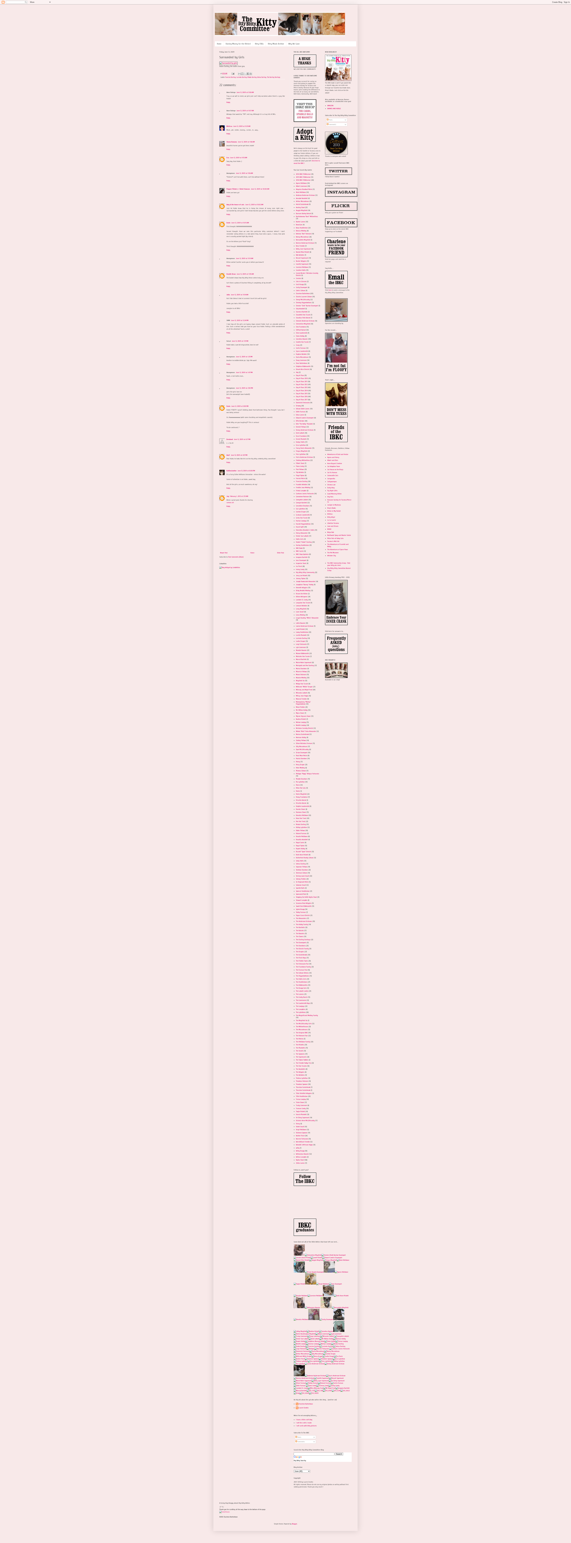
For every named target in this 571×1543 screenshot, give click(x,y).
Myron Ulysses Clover (303, 716)
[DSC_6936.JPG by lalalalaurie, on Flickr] (300, 1331)
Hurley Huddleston (302, 545)
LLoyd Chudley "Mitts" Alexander (307, 618)
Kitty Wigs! (331, 517)
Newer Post (224, 553)
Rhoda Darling (252, 77)
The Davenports (301, 942)
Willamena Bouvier (302, 1154)
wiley (297, 1148)
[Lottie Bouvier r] (328, 1296)
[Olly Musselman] (316, 1354)
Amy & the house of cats (235, 205)
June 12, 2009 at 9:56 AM (244, 173)
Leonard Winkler (301, 606)
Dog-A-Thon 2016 (302, 396)
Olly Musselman (301, 746)
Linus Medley (300, 615)
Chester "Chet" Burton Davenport (307, 306)
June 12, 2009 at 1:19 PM (240, 341)
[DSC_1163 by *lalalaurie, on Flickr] (319, 1391)
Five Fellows (300, 469)
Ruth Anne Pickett (302, 855)
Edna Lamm (300, 415)
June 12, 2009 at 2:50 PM (244, 388)
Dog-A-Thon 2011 (301, 381)
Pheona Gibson (301, 771)
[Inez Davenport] (335, 1284)
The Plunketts (300, 1048)
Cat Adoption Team (333, 466)
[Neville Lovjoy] (300, 1344)
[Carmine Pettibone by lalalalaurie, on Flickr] (315, 1296)
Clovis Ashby (300, 336)
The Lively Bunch (302, 997)
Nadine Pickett (301, 719)
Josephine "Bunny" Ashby (304, 585)
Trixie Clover (300, 1102)
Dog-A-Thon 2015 (302, 393)
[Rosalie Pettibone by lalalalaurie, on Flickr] (301, 1296)
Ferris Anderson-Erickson (304, 457)
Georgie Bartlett (301, 503)
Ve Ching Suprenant (302, 1117)
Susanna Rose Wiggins (304, 903)
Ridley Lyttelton (301, 827)
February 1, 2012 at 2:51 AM (239, 496)
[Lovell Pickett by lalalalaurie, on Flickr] (316, 1258)
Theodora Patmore (302, 1081)
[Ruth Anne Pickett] (341, 1296)
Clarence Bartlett (302, 312)
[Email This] (239, 73)
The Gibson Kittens (302, 973)
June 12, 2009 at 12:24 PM (239, 320)
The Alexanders (301, 918)
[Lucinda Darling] (326, 1346)
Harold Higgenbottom (303, 524)
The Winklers (300, 1075)
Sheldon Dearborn (302, 870)
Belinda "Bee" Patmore (303, 234)
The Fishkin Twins (302, 961)
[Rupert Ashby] (299, 1341)
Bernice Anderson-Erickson (305, 243)
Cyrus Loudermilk (302, 351)
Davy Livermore (301, 360)
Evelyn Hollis (300, 442)
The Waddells (300, 1069)
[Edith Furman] (299, 1386)
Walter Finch (300, 1136)
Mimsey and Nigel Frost (304, 690)
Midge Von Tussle (302, 684)
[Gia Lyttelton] (313, 1361)
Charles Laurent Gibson (304, 297)
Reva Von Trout (301, 818)
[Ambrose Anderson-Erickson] (315, 1376)
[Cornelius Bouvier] (326, 1331)
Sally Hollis (300, 861)
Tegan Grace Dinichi (303, 915)
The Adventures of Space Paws (337, 549)
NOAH (329, 529)
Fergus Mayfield (301, 451)
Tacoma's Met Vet (333, 541)
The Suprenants (301, 1057)
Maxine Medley (301, 678)
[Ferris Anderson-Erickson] (335, 1376)
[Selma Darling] (339, 1346)
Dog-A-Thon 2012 (302, 384)
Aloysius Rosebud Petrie (304, 189)
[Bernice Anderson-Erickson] (304, 1378)
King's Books (331, 508)
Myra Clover (300, 713)
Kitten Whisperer (301, 597)
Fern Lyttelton (301, 454)
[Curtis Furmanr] (337, 1383)
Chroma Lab (331, 485)
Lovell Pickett (300, 629)
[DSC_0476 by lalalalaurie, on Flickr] (314, 1272)
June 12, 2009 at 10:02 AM (254, 205)
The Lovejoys (300, 1006)
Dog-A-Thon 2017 (302, 400)
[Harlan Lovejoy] (312, 1344)
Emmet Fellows (301, 427)
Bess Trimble (300, 246)
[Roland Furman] (324, 1383)
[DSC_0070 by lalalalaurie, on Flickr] (301, 1319)
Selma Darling (261, 77)
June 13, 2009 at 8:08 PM (246, 471)
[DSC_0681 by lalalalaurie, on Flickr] (332, 1258)
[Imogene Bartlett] (343, 1388)
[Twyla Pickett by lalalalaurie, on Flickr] (299, 1284)
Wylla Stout (300, 1160)
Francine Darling (230, 77)
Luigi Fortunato (301, 644)
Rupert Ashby (300, 849)
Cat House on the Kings (335, 469)
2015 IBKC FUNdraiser (303, 177)
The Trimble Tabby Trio (303, 1063)
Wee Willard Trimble (303, 1142)
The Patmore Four (302, 1036)
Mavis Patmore (301, 674)
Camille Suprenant (302, 264)
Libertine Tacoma (333, 523)
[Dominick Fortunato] (302, 1351)
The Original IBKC (302, 1033)
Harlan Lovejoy (301, 521)
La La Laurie (331, 520)
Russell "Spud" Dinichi (303, 852)
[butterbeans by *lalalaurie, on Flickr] (224, 1512)
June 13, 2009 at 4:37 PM (239, 455)
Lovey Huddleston (302, 632)
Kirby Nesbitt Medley (303, 590)
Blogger (294, 1524)
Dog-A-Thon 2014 (302, 391)
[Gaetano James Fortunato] (339, 1349)
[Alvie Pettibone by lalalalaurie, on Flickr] (343, 1260)
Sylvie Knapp (300, 909)
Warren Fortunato (302, 1139)
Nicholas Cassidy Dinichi (304, 728)
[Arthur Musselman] (301, 1354)
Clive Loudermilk (301, 333)
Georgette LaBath (302, 500)
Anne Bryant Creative (334, 463)
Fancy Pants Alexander (304, 448)
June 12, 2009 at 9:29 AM (241, 126)
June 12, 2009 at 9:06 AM (245, 92)
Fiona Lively (300, 466)
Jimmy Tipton (300, 578)
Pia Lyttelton (300, 782)
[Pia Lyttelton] (299, 1364)
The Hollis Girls (301, 979)
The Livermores (301, 1000)
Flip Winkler (300, 472)
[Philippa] (310, 1349)
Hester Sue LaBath (302, 536)
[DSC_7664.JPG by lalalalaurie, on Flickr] (316, 1260)
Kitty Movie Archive (276, 44)
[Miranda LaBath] (327, 1336)
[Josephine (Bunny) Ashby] (315, 1341)
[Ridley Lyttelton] (338, 1361)
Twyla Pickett (300, 1111)
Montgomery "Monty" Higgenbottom (303, 703)
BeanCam (299, 225)
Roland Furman (301, 833)
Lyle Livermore (301, 647)
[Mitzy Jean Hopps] (299, 1272)
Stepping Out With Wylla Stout (306, 897)
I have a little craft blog (304, 1420)
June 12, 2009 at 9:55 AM (238, 158)
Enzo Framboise (301, 436)
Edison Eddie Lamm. (303, 409)
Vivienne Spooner (301, 1133)
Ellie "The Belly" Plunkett (304, 424)
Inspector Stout (301, 563)
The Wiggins (300, 1072)
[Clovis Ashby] (330, 1341)
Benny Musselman (302, 237)
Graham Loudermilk (303, 515)
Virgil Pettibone (301, 1130)
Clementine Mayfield (303, 324)
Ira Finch (299, 566)
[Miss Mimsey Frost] (315, 1388)
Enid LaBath (300, 433)
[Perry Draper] (317, 1356)
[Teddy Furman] (312, 1383)
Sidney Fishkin (301, 879)
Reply (228, 102)
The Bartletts (300, 927)
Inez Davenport (301, 560)
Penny (298, 762)
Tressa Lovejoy (301, 1099)
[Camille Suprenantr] (321, 1378)
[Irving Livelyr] (334, 1386)
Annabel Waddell (302, 198)
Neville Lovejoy (301, 725)
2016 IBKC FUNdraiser (303, 180)
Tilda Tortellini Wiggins (304, 1093)
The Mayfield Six (301, 1020)
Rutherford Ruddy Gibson (304, 858)
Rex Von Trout (300, 821)
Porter (298, 791)
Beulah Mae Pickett (302, 252)
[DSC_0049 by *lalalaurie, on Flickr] (304, 1393)
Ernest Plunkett (301, 439)
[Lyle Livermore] (335, 1334)
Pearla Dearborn (301, 758)
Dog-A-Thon (300, 375)
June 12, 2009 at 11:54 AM (239, 295)
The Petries (299, 1039)
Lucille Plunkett (301, 635)
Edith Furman (300, 412)
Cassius (298, 278)
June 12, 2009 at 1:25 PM (244, 357)
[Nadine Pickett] (313, 1331)
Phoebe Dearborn (301, 779)
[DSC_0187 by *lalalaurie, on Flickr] (327, 1391)
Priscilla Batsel (301, 800)
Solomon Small (301, 885)
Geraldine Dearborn (302, 506)
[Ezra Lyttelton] (339, 1359)
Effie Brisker (300, 421)
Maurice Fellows (301, 671)
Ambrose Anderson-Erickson (305, 195)
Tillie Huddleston (302, 1096)
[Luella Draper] (328, 1356)
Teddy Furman (301, 912)
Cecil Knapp (300, 284)
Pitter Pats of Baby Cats (335, 538)
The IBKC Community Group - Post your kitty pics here (338, 564)
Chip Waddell (300, 309)
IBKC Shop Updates (302, 554)
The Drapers (300, 952)
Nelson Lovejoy (301, 722)
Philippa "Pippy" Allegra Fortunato (307, 774)
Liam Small (300, 612)
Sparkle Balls (300, 888)
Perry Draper (300, 765)
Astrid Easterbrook (302, 204)
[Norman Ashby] (339, 1339)
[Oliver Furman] (300, 1383)
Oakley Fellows (301, 740)
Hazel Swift (300, 527)
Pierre (298, 785)
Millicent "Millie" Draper (304, 687)
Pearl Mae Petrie (301, 755)
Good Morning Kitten (334, 494)
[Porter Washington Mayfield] (305, 1334)
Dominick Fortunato (302, 403)
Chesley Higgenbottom (303, 302)
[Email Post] (233, 73)
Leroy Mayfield (301, 609)
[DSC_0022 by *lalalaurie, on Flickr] (345, 1391)
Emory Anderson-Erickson (304, 430)
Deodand (229, 439)
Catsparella (331, 479)
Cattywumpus (332, 481)
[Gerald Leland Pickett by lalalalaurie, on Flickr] (302, 1258)
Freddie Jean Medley (303, 487)
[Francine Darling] (313, 1346)
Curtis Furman (301, 348)
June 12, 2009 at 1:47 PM (244, 372)
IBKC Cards (299, 551)
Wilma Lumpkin (301, 1157)
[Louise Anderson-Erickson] (315, 1364)
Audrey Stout (300, 207)
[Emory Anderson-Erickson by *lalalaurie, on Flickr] (334, 1364)
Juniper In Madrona (334, 505)
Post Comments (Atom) (236, 557)
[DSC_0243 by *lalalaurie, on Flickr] (336, 1391)
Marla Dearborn (301, 669)
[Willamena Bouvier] (312, 1307)
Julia (228, 295)
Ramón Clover (300, 809)
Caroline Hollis (301, 270)
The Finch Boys (301, 958)
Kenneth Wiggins (302, 587)
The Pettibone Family (303, 1042)
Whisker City (331, 556)
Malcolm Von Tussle (303, 656)
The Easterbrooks (301, 955)
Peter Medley (300, 768)
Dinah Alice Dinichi (302, 369)
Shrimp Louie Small (302, 876)
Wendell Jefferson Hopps (304, 1145)
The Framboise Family (303, 967)
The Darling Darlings (273, 77)
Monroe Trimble (301, 699)
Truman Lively (301, 1108)
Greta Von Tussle (302, 518)
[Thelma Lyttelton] (301, 1361)
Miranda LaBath (301, 693)
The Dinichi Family (302, 949)
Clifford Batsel (301, 330)
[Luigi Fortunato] (300, 1349)
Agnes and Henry (333, 457)
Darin (228, 223)
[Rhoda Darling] (337, 1344)
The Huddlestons (301, 982)
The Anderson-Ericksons (304, 921)
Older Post (280, 553)
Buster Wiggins (301, 261)
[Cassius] (338, 1331)
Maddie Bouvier (301, 650)
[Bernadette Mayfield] (340, 1307)
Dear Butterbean (301, 363)
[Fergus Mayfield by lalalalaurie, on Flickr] (330, 1260)
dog (297, 372)
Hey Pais (330, 497)
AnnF (228, 455)
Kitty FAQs (259, 44)
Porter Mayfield (301, 794)
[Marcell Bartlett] (300, 1391)
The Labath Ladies (302, 991)
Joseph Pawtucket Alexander (305, 581)
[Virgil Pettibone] (322, 1284)
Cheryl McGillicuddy (303, 300)
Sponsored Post (301, 894)
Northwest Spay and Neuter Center (339, 535)
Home (219, 44)
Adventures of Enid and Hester (337, 454)
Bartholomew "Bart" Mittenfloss (307, 216)
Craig (297, 345)
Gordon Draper (301, 512)
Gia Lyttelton (300, 509)
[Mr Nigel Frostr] (329, 1388)
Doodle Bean (231, 274)
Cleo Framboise (301, 327)
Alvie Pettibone (301, 192)
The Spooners (300, 1054)
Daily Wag (331, 488)
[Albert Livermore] (322, 1334)
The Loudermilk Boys (303, 1003)
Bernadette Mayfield (303, 240)
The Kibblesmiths (302, 985)
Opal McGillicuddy (302, 749)
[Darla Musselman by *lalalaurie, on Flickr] (317, 1351)
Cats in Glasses (301, 281)
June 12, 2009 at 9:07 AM (245, 111)
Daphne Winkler (301, 354)
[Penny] (313, 1319)
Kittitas (329, 514)
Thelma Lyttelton (302, 1078)
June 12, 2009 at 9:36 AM (246, 142)
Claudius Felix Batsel (303, 318)
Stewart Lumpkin (301, 900)
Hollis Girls (299, 539)
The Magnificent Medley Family (307, 1015)
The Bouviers (300, 933)
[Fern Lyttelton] (325, 1361)
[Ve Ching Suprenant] (337, 1381)
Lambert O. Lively (302, 600)
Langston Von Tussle (303, 603)
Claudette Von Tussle (303, 315)
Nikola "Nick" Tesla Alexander (306, 731)
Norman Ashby (301, 737)
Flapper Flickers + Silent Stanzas (238, 189)
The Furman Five (301, 970)
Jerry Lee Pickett (301, 575)
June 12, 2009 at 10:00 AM (260, 189)
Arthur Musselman (302, 201)
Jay (227, 496)
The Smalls (299, 1051)
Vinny (298, 1124)
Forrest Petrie (300, 478)
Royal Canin (300, 842)
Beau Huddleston (302, 228)
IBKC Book (299, 548)
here (330, 290)
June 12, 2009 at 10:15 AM (240, 223)
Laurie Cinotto (303, 1408)
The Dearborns (301, 946)
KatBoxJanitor (231, 471)
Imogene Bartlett (302, 557)
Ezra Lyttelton (301, 445)
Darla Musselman (302, 357)
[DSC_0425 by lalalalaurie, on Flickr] (326, 1319)
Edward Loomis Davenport (305, 418)
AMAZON (330, 106)
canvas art (230, 502)
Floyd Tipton (300, 475)
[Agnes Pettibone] (341, 1272)
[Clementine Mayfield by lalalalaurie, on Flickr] (313, 1255)
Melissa (229, 126)
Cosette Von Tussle (302, 342)
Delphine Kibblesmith (303, 366)
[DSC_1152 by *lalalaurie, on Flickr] (311, 1391)
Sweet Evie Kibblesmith (303, 906)
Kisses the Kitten (302, 594)
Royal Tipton (300, 846)
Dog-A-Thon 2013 (301, 387)
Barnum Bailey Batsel (303, 213)
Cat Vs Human (332, 472)
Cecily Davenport (301, 287)
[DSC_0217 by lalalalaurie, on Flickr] (333, 1255)
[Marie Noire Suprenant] (303, 1381)
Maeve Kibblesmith (302, 653)
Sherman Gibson (301, 873)
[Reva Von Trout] (326, 1307)
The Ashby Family (302, 924)
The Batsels (300, 930)
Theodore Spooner (302, 1084)
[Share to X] (245, 73)
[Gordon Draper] (329, 1354)
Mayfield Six (300, 681)
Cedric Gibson (300, 290)
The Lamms (300, 994)
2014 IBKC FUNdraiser (303, 174)
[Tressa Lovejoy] (341, 1341)
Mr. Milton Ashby (302, 710)
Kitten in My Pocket (334, 511)
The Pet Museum (333, 553)
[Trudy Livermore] (300, 1336)
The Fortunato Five (302, 964)
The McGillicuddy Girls (304, 1024)
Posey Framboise (301, 797)
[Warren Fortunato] (321, 1349)
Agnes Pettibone (301, 183)
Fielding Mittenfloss (303, 460)
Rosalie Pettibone (302, 836)
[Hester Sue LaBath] (301, 1339)
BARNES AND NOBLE (334, 108)
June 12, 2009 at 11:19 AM (244, 258)
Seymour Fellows (301, 867)
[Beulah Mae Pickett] (301, 1260)
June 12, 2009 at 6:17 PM (242, 439)
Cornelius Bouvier (302, 339)
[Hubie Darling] (300, 1346)
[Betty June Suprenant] (320, 1381)
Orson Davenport (301, 753)
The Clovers (299, 936)
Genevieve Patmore (302, 497)
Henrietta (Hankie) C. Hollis (305, 530)
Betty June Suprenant (303, 249)
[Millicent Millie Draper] (303, 1356)
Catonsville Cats (332, 475)
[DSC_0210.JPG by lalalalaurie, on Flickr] (338, 1319)
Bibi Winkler (300, 255)
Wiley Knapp (300, 1151)
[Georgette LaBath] (341, 1336)
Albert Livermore (301, 186)
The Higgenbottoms (302, 976)
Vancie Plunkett (301, 1114)
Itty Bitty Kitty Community (305, 572)
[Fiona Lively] (311, 1386)
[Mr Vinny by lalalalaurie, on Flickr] (329, 1272)
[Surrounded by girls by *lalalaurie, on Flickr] (228, 63)
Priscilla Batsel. (301, 803)
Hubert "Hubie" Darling (304, 542)
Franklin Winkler (301, 484)
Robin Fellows (300, 830)
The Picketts (300, 1045)
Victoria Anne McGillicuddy (305, 1120)
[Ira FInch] (338, 1356)
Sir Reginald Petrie (302, 882)
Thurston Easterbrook (303, 1087)
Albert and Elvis (332, 460)
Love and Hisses (332, 526)
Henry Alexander (301, 533)
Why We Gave (294, 44)
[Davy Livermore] (313, 1336)
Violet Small (300, 1127)
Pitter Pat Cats (301, 788)
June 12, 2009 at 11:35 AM (245, 274)
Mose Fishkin (300, 707)
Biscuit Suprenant (302, 258)
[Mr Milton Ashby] (326, 1339)
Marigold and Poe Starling (305, 665)
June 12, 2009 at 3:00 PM (239, 406)
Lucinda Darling (241, 77)
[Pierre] (310, 1284)
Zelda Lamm (300, 1163)
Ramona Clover (301, 812)
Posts (330, 120)
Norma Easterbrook (302, 734)
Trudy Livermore (301, 1105)
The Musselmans (302, 1029)
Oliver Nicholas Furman (304, 743)
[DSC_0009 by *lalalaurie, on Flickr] (314, 1393)
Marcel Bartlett (301, 659)
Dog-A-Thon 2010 (302, 378)
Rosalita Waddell (302, 839)
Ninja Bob (330, 532)
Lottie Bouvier (300, 623)
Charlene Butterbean (303, 293)
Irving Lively (300, 569)
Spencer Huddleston (302, 891)
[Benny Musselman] (331, 1351)
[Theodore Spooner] (326, 1359)
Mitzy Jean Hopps (302, 696)
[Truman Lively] (322, 1386)
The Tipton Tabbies (302, 1060)
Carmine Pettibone (302, 267)
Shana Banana (231, 142)
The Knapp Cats (301, 988)
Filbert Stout (300, 463)
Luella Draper (300, 641)
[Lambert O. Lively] (301, 1388)
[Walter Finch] (299, 1359)
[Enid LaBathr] (314, 1339)
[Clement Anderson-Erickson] (299, 1376)
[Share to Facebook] (247, 73)
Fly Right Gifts (332, 491)
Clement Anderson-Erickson (305, 321)
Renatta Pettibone (302, 815)
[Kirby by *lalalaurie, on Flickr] (297, 1393)
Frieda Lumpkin (301, 491)
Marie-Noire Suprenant (304, 662)
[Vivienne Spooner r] (312, 1359)
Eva (227, 158)
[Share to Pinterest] (250, 73)
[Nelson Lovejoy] (325, 1344)
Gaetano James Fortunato (305, 494)
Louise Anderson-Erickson (304, 626)
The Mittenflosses (302, 1026)
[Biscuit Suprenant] (336, 1378)
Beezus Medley (301, 231)
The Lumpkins (300, 1009)
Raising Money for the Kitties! (238, 44)
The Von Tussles (301, 1066)
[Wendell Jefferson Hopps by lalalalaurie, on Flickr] (299, 1255)
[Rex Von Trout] (299, 1307)
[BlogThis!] (242, 73)
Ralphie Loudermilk (302, 806)
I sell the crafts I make (304, 1423)
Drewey (298, 406)
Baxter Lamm (300, 222)
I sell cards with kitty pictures (306, 1426)
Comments (332, 124)
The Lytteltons (301, 1012)
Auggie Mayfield (301, 210)
